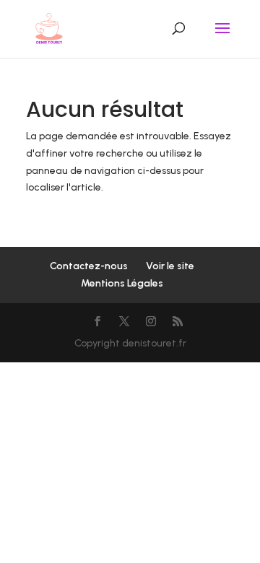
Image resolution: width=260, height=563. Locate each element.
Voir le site (170, 266)
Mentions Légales (122, 283)
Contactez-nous (89, 266)
